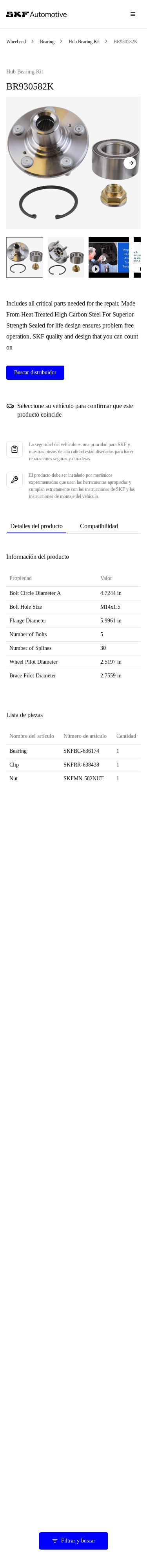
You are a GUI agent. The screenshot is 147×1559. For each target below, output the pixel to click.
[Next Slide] (129, 163)
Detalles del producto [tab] (36, 526)
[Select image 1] (24, 257)
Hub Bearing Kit (84, 41)
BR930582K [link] (126, 41)
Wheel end (16, 41)
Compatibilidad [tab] (99, 526)
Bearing (47, 41)
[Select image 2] (66, 257)
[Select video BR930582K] (109, 257)
